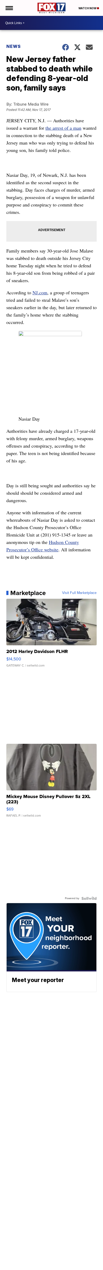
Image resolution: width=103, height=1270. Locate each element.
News (13, 46)
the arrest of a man (63, 128)
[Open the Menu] (9, 8)
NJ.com (39, 292)
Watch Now (87, 8)
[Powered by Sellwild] (89, 898)
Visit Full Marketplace (79, 593)
